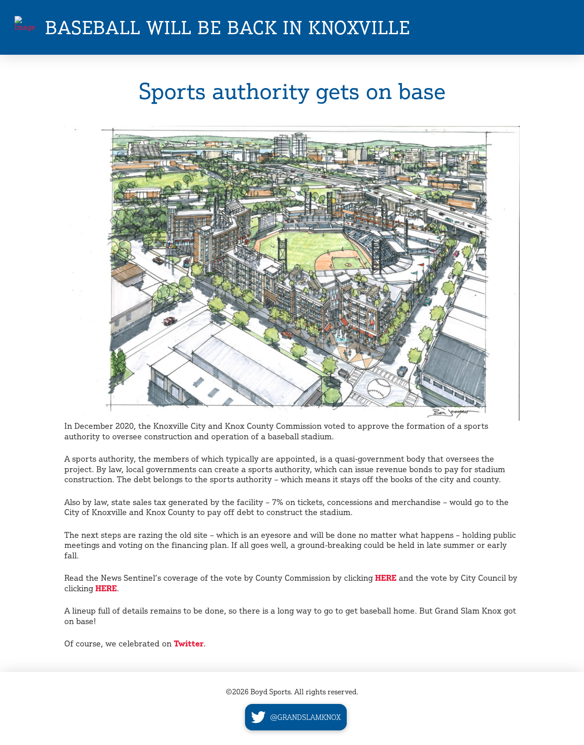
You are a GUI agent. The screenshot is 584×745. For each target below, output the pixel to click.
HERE (385, 578)
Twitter (188, 643)
